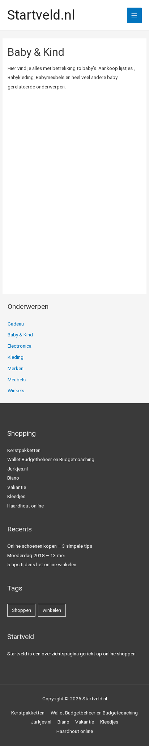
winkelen (52, 610)
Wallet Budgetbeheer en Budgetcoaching (50, 459)
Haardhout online (25, 506)
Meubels (17, 379)
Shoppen (21, 610)
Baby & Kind (20, 334)
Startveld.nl (41, 15)
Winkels (16, 390)
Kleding (16, 357)
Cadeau (16, 324)
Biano (13, 478)
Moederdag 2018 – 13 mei (36, 555)
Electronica (19, 346)
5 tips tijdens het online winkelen (41, 564)
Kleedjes (16, 496)
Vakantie (16, 487)
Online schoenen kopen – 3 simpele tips (49, 546)
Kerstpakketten (24, 450)
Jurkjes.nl (17, 469)
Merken (16, 368)
